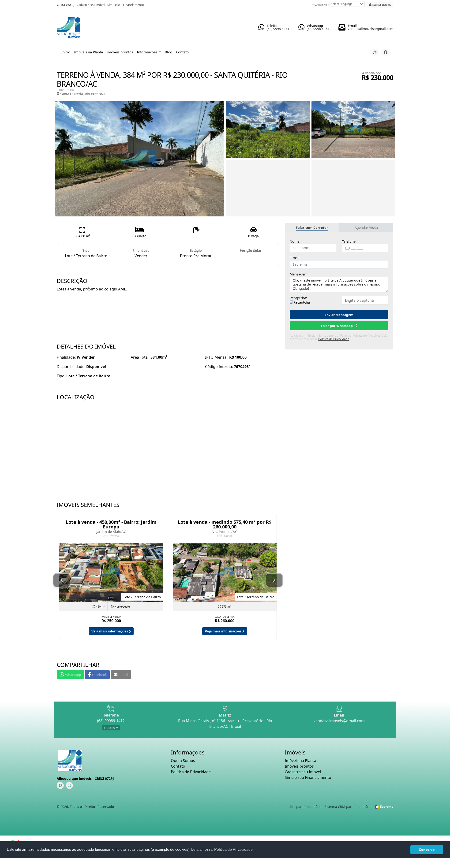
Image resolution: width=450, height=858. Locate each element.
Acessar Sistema (381, 4)
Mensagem (298, 274)
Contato (182, 52)
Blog (168, 52)
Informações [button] (147, 52)
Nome (294, 241)
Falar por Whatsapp (337, 325)
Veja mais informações (110, 631)
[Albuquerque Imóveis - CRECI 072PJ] (68, 26)
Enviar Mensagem (339, 314)
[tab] (312, 227)
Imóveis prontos (120, 52)
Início (65, 52)
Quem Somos (183, 760)
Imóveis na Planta (88, 52)
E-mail (295, 258)
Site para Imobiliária (305, 806)
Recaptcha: (298, 298)
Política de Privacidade (333, 339)
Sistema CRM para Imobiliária (348, 806)
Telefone (349, 241)
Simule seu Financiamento (125, 5)
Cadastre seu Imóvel (91, 5)
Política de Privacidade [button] (233, 849)
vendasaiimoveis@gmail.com (339, 720)
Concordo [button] (427, 849)
